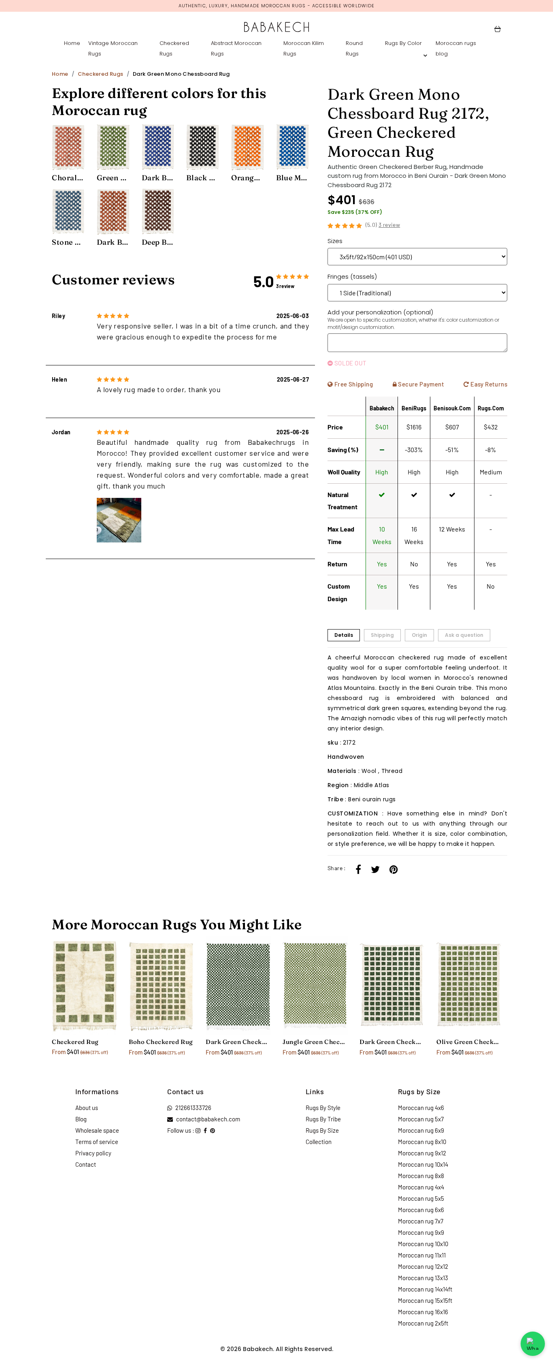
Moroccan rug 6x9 (421, 1130)
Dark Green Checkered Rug (238, 1042)
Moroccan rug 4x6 (421, 1107)
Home (72, 43)
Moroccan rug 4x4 (421, 1187)
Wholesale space (97, 1130)
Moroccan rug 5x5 (421, 1198)
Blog (81, 1119)
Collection (319, 1141)
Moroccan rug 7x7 (420, 1221)
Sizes (335, 241)
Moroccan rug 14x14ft (425, 1289)
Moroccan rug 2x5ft (423, 1323)
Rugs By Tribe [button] (323, 1119)
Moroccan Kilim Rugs (303, 48)
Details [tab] (343, 635)
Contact (85, 1164)
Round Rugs (354, 48)
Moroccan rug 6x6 (421, 1209)
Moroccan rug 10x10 (423, 1243)
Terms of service (96, 1141)
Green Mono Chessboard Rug (113, 177)
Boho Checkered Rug (161, 1042)
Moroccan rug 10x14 (423, 1164)
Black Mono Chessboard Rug (202, 177)
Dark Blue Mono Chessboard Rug (158, 177)
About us (86, 1107)
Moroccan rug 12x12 (423, 1266)
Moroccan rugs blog (456, 48)
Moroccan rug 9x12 (422, 1153)
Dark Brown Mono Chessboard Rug (113, 242)
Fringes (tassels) (352, 276)
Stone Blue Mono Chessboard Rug (68, 242)
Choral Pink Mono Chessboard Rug (68, 177)
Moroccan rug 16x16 (423, 1311)
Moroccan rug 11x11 (422, 1255)
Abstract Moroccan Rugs (236, 48)
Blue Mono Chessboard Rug (292, 177)
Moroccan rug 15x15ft (425, 1300)
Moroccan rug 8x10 (422, 1141)
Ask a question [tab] (464, 635)
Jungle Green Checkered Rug (315, 1042)
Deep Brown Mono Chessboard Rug (158, 242)
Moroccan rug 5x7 (421, 1119)
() (383, 224)
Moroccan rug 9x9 (421, 1232)
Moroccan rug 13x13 (423, 1277)
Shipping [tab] (382, 635)
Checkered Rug (75, 1042)
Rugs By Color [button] (403, 43)
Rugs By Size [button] (322, 1130)
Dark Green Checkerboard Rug (391, 1042)
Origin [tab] (419, 635)
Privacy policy (93, 1153)
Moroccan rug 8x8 (421, 1175)
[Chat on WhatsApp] (533, 1344)
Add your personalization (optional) (413, 319)
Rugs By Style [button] (323, 1107)
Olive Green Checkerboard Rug (468, 1042)
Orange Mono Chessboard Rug (247, 177)
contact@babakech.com (208, 1119)
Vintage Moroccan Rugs (113, 48)
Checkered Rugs (174, 48)
